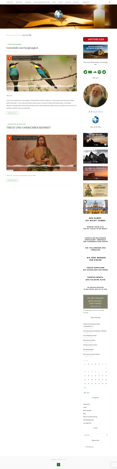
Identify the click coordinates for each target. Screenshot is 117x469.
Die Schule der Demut (89, 340)
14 (102, 376)
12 (95, 376)
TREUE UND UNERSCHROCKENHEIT (28, 127)
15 (105, 376)
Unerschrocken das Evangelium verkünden (94, 331)
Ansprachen (86, 404)
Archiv (61, 2)
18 (92, 380)
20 (99, 380)
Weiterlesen (11, 113)
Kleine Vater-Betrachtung (42, 2)
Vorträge (28, 2)
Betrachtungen (87, 410)
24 (88, 383)
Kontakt (68, 2)
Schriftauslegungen (14, 44)
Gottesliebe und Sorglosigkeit (22, 48)
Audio (87, 310)
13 (99, 376)
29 (106, 383)
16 (84, 380)
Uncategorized (87, 423)
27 (99, 383)
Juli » (88, 393)
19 (95, 380)
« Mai (84, 393)
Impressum (86, 2)
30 (85, 387)
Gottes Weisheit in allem (90, 335)
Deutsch (76, 2)
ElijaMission (58, 20)
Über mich (19, 2)
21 (102, 380)
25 (92, 383)
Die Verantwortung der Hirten (91, 354)
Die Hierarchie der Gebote (90, 345)
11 (91, 376)
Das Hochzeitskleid (88, 349)
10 (88, 376)
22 (106, 380)
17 (88, 380)
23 (85, 383)
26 (95, 383)
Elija (7, 51)
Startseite (9, 2)
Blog (54, 2)
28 (102, 383)
